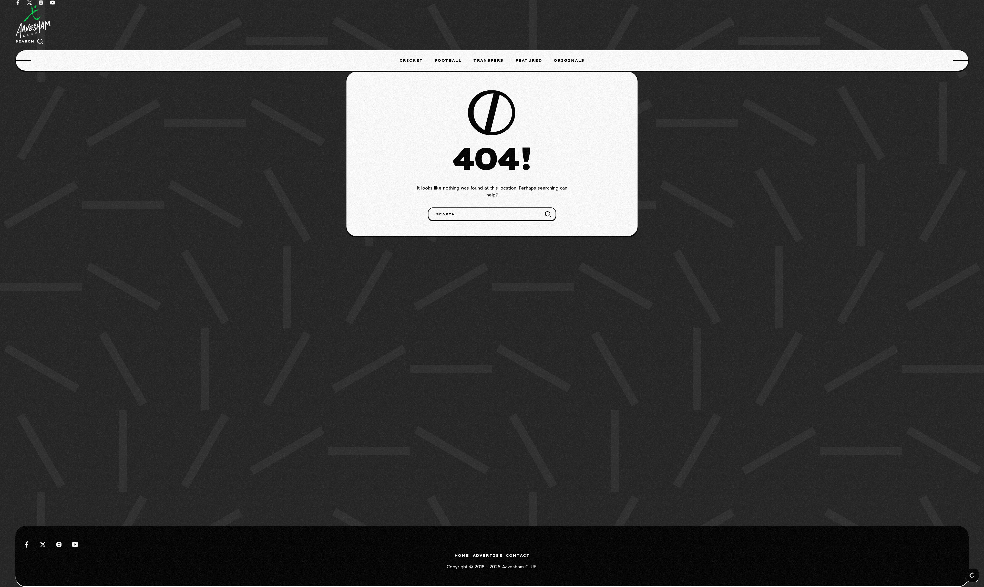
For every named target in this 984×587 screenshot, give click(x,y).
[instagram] (41, 2)
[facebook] (17, 2)
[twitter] (29, 2)
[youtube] (52, 2)
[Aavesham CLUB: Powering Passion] (492, 21)
